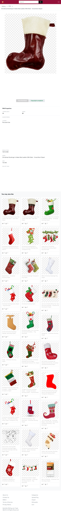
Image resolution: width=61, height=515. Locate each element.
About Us (5, 495)
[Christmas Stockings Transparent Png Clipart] (30, 265)
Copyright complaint (37, 100)
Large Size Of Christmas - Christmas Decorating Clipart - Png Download (49, 248)
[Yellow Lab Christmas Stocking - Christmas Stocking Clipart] (50, 441)
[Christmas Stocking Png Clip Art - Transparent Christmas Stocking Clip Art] (10, 236)
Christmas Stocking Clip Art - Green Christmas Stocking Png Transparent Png (29, 248)
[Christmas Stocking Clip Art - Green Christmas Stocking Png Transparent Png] (30, 236)
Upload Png (35, 497)
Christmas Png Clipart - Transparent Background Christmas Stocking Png (8, 479)
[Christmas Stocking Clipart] (30, 293)
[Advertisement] (30, 87)
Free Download (22, 100)
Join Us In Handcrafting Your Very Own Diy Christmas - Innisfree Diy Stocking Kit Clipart (50, 305)
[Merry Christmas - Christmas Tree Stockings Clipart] (50, 469)
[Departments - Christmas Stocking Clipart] (10, 265)
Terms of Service (8, 502)
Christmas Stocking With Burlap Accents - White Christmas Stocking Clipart (30, 450)
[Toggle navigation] (59, 2)
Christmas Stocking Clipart (28, 303)
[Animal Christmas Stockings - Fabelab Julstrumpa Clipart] (10, 321)
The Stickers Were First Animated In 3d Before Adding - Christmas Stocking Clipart (50, 218)
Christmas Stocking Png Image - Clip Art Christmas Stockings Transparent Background (50, 392)
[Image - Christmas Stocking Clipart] (10, 349)
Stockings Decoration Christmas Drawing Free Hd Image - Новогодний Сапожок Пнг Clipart (30, 361)
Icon (33, 504)
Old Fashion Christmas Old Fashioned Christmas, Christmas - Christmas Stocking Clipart (50, 363)
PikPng (3, 6)
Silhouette (35, 502)
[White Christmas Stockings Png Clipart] (50, 265)
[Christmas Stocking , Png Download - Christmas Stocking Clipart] (30, 408)
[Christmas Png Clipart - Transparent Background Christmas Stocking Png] (10, 467)
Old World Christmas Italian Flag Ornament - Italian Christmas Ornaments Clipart (10, 389)
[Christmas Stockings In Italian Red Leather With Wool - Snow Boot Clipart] (30, 43)
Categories (35, 495)
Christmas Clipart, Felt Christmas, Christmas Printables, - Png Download (30, 332)
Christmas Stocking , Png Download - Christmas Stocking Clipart (30, 420)
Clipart (34, 500)
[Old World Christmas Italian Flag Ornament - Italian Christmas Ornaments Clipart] (10, 377)
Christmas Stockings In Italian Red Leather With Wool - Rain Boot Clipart (30, 218)
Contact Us (6, 497)
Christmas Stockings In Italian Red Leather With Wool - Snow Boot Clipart (10, 218)
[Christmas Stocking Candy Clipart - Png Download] (10, 293)
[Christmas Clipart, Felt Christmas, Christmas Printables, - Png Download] (30, 320)
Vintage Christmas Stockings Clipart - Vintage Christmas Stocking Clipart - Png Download (30, 391)
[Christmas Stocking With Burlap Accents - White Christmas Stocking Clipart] (30, 438)
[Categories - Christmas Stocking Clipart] (50, 323)
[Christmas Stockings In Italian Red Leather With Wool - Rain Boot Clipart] (30, 206)
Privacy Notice (7, 504)
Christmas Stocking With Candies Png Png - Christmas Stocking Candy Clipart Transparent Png (10, 419)
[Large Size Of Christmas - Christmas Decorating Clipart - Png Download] (50, 236)
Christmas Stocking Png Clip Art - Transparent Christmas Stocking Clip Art (10, 248)
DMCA (4, 500)
